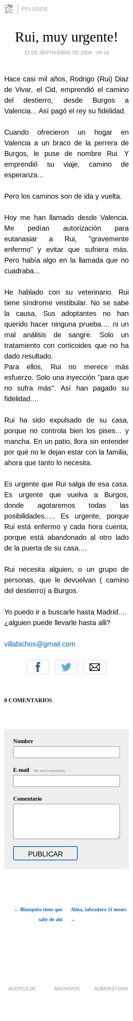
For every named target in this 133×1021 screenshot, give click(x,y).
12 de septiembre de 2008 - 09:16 (66, 52)
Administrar (111, 989)
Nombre (23, 741)
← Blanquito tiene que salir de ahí (38, 914)
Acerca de (22, 989)
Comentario (27, 799)
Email (94, 667)
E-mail (39, 770)
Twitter (66, 667)
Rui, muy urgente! (66, 37)
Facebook (38, 667)
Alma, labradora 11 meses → (98, 914)
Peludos (35, 9)
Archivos (66, 989)
